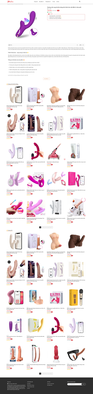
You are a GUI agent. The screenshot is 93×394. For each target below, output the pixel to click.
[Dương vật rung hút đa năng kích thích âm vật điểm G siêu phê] (26, 24)
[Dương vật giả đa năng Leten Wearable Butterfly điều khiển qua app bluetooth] (56, 179)
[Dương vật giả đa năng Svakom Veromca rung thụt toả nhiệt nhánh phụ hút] (56, 207)
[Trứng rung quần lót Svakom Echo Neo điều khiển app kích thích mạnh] (36, 325)
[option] (26, 24)
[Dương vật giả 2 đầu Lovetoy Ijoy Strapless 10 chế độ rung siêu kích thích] (16, 123)
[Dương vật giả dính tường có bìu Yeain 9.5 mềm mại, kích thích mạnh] (16, 353)
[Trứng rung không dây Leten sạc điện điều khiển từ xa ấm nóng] (16, 179)
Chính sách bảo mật (30, 386)
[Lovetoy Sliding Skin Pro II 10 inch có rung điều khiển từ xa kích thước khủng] (36, 123)
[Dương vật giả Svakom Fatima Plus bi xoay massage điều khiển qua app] (16, 94)
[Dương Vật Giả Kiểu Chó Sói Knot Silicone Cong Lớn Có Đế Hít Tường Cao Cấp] (56, 353)
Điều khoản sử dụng (30, 385)
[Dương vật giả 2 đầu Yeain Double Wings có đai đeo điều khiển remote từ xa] (76, 353)
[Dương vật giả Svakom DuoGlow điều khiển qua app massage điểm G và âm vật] (16, 151)
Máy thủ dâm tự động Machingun (53, 161)
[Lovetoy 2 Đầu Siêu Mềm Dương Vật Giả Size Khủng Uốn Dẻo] (36, 353)
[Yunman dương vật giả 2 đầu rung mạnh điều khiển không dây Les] (36, 151)
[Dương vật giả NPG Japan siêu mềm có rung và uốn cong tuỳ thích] (76, 151)
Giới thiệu (29, 383)
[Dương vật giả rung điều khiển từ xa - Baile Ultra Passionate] (76, 123)
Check (83, 384)
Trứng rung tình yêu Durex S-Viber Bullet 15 (14, 336)
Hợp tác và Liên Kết (50, 383)
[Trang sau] (52, 227)
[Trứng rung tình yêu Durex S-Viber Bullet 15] (16, 325)
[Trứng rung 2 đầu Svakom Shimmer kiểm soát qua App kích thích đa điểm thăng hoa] (76, 269)
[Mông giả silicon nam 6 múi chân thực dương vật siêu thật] (76, 94)
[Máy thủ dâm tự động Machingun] (56, 151)
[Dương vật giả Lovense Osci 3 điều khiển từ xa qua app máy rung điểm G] (76, 179)
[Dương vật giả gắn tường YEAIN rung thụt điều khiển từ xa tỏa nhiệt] (36, 94)
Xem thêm (46, 78)
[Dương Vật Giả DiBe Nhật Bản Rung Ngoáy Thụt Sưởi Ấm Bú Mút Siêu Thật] (36, 207)
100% (80, 44)
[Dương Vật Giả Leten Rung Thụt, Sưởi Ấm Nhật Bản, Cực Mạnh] (16, 207)
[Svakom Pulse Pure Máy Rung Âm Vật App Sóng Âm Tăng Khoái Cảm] (16, 297)
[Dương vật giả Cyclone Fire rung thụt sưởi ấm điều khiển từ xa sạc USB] (76, 207)
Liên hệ (28, 388)
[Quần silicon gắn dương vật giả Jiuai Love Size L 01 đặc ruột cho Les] (36, 297)
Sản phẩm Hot (49, 385)
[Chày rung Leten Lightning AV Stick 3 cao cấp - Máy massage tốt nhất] (76, 297)
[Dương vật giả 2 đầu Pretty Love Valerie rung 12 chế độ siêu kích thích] (36, 179)
